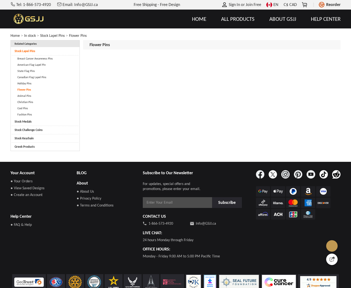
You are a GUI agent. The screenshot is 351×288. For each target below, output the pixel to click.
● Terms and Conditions (95, 205)
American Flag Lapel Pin (31, 64)
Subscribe (228, 202)
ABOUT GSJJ (282, 19)
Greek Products (25, 146)
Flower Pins (78, 35)
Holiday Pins (24, 83)
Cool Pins (22, 108)
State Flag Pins (26, 71)
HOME (199, 19)
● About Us (85, 191)
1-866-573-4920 (161, 223)
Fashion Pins (24, 114)
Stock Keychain (24, 138)
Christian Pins (25, 102)
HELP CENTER (325, 19)
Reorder (333, 4)
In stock (30, 35)
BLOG (81, 172)
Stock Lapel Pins (52, 35)
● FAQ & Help (21, 224)
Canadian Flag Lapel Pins (31, 77)
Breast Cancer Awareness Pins (35, 58)
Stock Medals (23, 121)
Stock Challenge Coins (29, 130)
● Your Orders (21, 181)
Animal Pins (24, 96)
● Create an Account (27, 194)
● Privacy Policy (89, 198)
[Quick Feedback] (332, 259)
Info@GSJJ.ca (206, 223)
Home (15, 35)
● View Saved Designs (27, 188)
